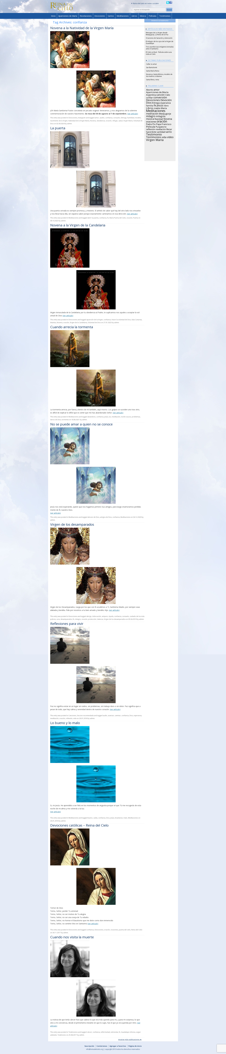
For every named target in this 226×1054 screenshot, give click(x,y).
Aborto (149, 89)
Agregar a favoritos (118, 1046)
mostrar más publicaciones (129, 1039)
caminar (118, 715)
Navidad (159, 119)
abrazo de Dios (93, 517)
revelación (161, 129)
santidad (161, 131)
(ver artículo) (132, 113)
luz (110, 417)
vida (74, 718)
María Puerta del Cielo (117, 218)
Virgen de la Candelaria (78, 322)
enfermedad (105, 1032)
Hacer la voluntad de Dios (121, 320)
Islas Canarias (137, 320)
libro (166, 105)
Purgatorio (161, 126)
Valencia (100, 619)
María (164, 108)
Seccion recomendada (85, 715)
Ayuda (111, 616)
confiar (149, 97)
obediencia (101, 121)
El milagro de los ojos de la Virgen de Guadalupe (159, 42)
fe (108, 218)
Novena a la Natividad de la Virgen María (82, 28)
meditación (116, 417)
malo (125, 818)
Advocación (96, 616)
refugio (115, 121)
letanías (53, 322)
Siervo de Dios (55, 420)
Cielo (167, 94)
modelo (138, 118)
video (170, 137)
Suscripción (89, 1046)
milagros (160, 116)
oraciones (114, 930)
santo (169, 131)
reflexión (69, 718)
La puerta (57, 128)
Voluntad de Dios (94, 322)
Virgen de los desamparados (72, 524)
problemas (136, 417)
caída (95, 818)
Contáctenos (102, 1046)
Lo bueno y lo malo (65, 722)
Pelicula (150, 126)
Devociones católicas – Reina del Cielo (79, 825)
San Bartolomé (151, 67)
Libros (134, 16)
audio (105, 715)
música (150, 118)
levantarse (119, 818)
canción (160, 94)
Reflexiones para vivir (66, 623)
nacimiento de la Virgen (59, 121)
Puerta (135, 218)
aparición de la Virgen (95, 320)
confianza (108, 118)
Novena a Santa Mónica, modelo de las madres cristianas (159, 75)
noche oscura (126, 417)
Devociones (99, 16)
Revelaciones (86, 16)
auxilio (102, 118)
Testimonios (164, 16)
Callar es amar (151, 64)
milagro (78, 619)
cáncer (89, 1032)
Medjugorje (165, 113)
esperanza (138, 715)
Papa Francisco (163, 124)
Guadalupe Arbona (128, 1032)
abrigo (89, 616)
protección (92, 619)
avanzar (111, 715)
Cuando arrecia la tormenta (71, 327)
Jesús (106, 417)
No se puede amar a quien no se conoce (81, 424)
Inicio (53, 16)
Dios (131, 715)
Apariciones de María (67, 16)
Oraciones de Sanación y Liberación (159, 38)
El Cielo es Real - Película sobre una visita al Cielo (159, 53)
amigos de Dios (106, 517)
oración (109, 121)
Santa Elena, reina (152, 80)
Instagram (82, 118)
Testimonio (62, 1035)
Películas (152, 16)
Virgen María (128, 121)
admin (69, 123)
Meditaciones (123, 16)
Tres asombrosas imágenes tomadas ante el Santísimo (160, 48)
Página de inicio (135, 1046)
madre (157, 108)
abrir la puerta (93, 218)
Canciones (72, 715)
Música (143, 16)
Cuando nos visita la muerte (72, 937)
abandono (92, 417)
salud (120, 121)
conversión (160, 97)
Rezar (169, 129)
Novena (93, 121)
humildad (130, 118)
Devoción (166, 100)
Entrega (123, 118)
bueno (90, 818)
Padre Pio (151, 124)
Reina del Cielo (136, 930)
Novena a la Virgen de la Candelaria (77, 225)
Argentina (151, 94)
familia (149, 105)
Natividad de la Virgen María (78, 121)
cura (58, 619)
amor (97, 118)
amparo (105, 616)
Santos (111, 16)
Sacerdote (151, 131)
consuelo (116, 118)
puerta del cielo (125, 930)
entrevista (114, 1032)
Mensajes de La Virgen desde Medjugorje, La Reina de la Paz (157, 34)
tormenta (65, 420)
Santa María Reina (152, 71)
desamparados (66, 619)
